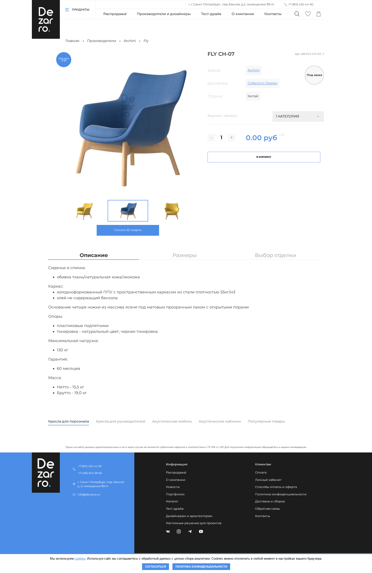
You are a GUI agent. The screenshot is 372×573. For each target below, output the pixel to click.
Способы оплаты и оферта (276, 487)
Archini (130, 41)
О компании (243, 14)
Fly (146, 41)
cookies (79, 558)
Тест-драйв (211, 14)
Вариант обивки (222, 116)
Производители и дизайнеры (164, 14)
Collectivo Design (262, 83)
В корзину (263, 156)
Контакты (273, 14)
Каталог (172, 501)
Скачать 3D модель (127, 230)
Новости (173, 487)
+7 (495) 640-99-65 (90, 473)
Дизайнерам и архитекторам (189, 516)
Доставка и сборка (270, 501)
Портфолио (175, 494)
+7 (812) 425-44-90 (300, 4)
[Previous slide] (62, 124)
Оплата (261, 472)
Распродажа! (115, 14)
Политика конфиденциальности (281, 494)
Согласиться (155, 566)
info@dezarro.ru (89, 494)
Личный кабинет (268, 480)
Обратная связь (267, 509)
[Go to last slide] (58, 210)
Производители (101, 41)
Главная (72, 41)
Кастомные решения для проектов (194, 523)
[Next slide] (194, 124)
